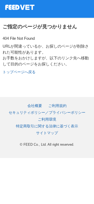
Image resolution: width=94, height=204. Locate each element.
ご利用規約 (57, 106)
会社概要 (34, 106)
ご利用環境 (47, 119)
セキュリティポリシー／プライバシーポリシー (47, 112)
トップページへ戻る (19, 72)
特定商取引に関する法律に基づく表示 (47, 126)
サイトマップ (47, 133)
